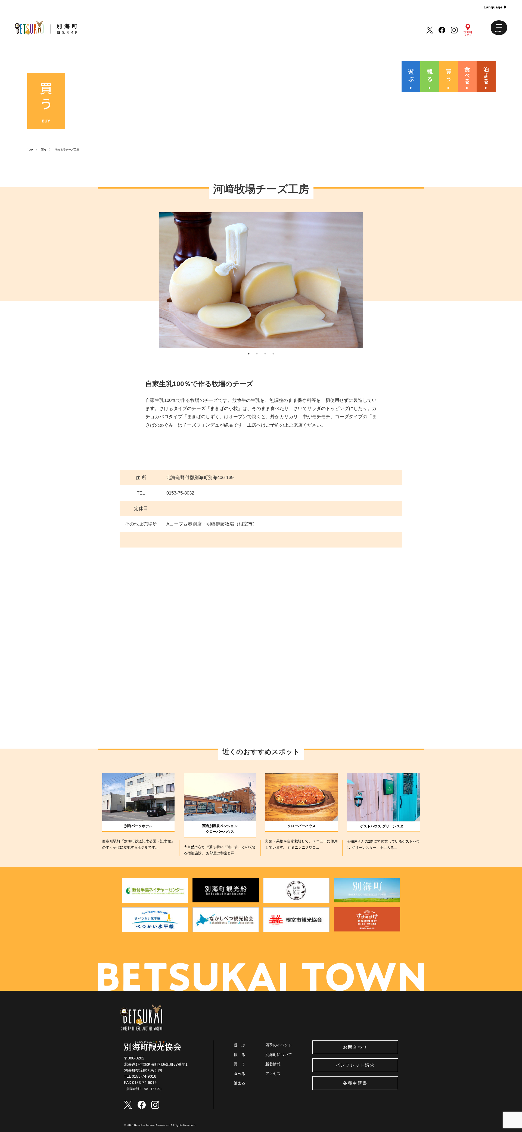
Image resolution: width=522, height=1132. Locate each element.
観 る (239, 1054)
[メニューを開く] (499, 28)
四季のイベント (278, 1045)
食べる (239, 1073)
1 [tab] (248, 354)
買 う (239, 1064)
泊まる (239, 1083)
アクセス (273, 1073)
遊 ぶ (239, 1045)
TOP (30, 149)
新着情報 (273, 1064)
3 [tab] (265, 354)
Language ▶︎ (495, 7)
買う (43, 149)
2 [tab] (257, 354)
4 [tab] (273, 354)
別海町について (278, 1054)
